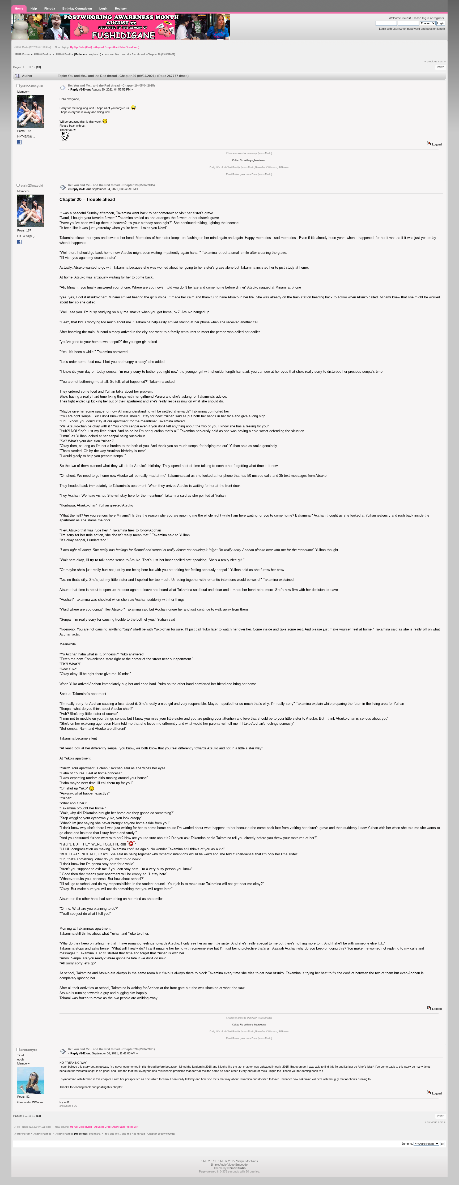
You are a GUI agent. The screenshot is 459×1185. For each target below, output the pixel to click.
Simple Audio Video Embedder (229, 1164)
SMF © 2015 (226, 1161)
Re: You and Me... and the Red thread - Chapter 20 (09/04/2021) (111, 1049)
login (425, 18)
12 (33, 67)
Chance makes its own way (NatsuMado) (249, 153)
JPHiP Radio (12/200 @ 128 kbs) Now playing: (76, 47)
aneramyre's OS (68, 1106)
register (439, 18)
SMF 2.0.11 (208, 1161)
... (26, 67)
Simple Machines (247, 1161)
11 (29, 67)
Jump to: (407, 1143)
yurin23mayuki (31, 86)
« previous (430, 61)
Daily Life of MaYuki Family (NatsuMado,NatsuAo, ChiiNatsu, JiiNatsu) (249, 167)
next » (442, 61)
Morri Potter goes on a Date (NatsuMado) (249, 174)
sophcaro (94, 54)
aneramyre (28, 1050)
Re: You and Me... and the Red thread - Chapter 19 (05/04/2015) (111, 85)
